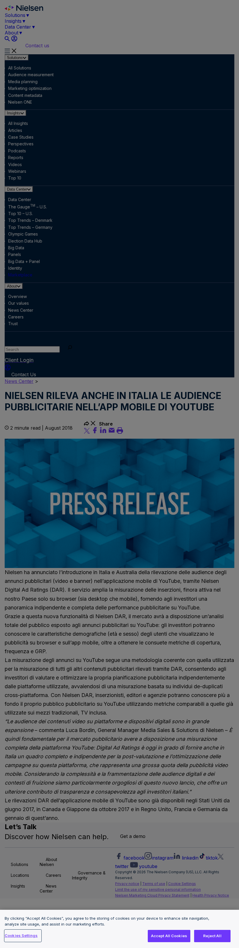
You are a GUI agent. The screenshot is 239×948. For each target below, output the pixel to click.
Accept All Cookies (169, 935)
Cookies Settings (21, 935)
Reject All (212, 935)
